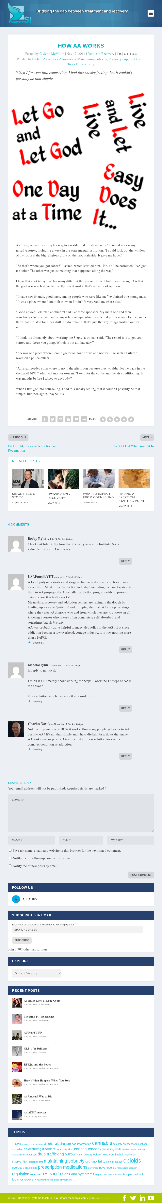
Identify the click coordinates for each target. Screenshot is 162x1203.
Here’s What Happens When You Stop (47, 1080)
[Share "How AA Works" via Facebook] (45, 419)
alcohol (49, 1143)
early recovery (84, 1154)
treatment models (45, 1180)
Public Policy (45, 1004)
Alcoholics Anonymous (59, 59)
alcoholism (63, 1144)
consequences (86, 1149)
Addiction (43, 1020)
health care (130, 1154)
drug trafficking (51, 1154)
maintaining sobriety (92, 59)
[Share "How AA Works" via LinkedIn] (68, 419)
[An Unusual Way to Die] (17, 1099)
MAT (88, 1161)
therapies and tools (133, 1174)
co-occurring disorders (39, 1149)
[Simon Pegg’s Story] (28, 478)
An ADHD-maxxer (35, 1112)
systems (117, 1174)
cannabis (102, 1143)
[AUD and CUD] (17, 1035)
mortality (98, 1161)
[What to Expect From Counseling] (99, 478)
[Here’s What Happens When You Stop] (17, 1083)
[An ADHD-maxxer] (17, 1115)
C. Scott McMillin (52, 53)
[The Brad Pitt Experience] (17, 1019)
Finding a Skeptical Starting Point (132, 497)
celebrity (117, 1144)
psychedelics (107, 1167)
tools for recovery (81, 64)
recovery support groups (127, 59)
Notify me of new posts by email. (35, 865)
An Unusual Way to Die (38, 1096)
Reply (125, 561)
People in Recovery (101, 53)
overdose (18, 1167)
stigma (98, 1174)
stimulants (108, 1174)
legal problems (36, 1162)
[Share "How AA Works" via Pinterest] (60, 419)
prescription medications (63, 1167)
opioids (132, 1160)
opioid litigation (114, 1161)
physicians (31, 1167)
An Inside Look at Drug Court (42, 1000)
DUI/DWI (70, 1154)
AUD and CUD (33, 1032)
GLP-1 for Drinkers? (36, 1048)
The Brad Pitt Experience (39, 1016)
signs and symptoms (78, 1174)
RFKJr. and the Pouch (37, 1064)
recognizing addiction (127, 1168)
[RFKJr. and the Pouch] (17, 1067)
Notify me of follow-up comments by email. (43, 858)
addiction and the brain (32, 1144)
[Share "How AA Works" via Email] (76, 419)
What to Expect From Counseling (98, 495)
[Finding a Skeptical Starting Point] (134, 478)
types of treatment (63, 1180)
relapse (35, 1174)
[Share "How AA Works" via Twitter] (53, 419)
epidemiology (101, 1154)
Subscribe (21, 940)
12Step (36, 59)
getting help (117, 1154)
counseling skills (110, 1149)
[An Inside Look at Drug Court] (17, 1003)
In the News (44, 1100)
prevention (93, 1168)
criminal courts (129, 1149)
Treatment (43, 1036)
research (51, 1174)
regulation (20, 1174)
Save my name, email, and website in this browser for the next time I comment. (67, 850)
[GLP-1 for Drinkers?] (17, 1051)
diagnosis (31, 1154)
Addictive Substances (49, 1068)
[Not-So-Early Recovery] (63, 479)
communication (64, 1149)
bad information (81, 1143)
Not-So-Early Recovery (59, 496)
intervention (20, 1161)
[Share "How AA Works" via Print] (84, 419)
